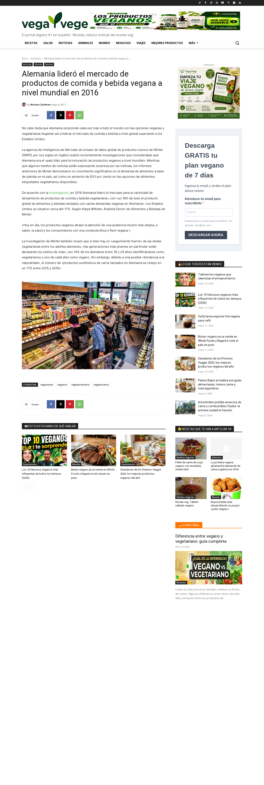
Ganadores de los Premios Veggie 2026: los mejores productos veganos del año (140, 473)
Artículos (36, 58)
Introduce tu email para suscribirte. (203, 201)
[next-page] (31, 486)
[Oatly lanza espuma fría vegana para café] (185, 321)
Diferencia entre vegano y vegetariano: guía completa (200, 539)
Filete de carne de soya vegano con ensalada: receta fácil (189, 466)
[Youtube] (222, 3)
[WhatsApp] (79, 115)
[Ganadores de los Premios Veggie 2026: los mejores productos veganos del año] (142, 450)
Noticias (49, 64)
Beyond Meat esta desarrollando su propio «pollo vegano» (225, 505)
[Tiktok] (199, 3)
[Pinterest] (228, 3)
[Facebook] (205, 3)
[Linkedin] (239, 3)
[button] (237, 43)
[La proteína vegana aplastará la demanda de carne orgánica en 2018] (226, 448)
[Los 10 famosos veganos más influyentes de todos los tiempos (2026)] (44, 450)
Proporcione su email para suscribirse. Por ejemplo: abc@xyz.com (208, 223)
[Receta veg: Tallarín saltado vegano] (191, 488)
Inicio (25, 58)
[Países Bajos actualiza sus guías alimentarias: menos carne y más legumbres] (185, 385)
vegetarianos (101, 384)
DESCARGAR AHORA (206, 235)
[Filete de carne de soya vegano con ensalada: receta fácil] (191, 448)
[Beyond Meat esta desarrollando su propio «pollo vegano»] (226, 488)
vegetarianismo (80, 384)
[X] (60, 115)
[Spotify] (234, 3)
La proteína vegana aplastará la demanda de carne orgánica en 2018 (225, 466)
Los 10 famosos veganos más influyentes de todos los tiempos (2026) (41, 473)
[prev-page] (24, 486)
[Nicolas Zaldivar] (24, 105)
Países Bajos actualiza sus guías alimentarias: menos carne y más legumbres (220, 384)
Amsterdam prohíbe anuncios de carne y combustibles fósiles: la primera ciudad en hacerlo (219, 406)
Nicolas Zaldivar (41, 104)
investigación (58, 193)
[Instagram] (211, 3)
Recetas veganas (185, 457)
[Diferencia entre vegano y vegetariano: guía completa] (208, 567)
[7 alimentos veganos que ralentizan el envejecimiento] (185, 280)
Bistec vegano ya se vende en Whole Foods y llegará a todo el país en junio (92, 473)
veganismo (46, 384)
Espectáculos (30, 464)
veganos (62, 384)
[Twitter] (216, 3)
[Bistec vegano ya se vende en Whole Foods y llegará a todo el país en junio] (93, 450)
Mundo (38, 64)
